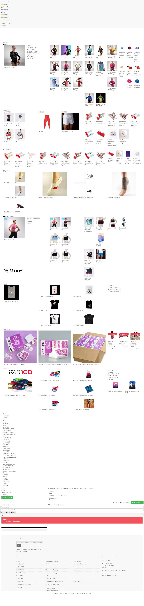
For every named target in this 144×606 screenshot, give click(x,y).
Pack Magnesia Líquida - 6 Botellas (123, 343)
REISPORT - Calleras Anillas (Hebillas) (123, 123)
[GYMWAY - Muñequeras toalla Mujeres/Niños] (112, 134)
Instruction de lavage (52, 573)
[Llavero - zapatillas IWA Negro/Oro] (89, 191)
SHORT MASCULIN (67, 131)
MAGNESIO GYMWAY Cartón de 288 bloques (86, 364)
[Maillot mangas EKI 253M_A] (101, 98)
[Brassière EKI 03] (66, 238)
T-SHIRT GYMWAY (78, 325)
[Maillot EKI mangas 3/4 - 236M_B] (101, 66)
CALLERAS (6, 448)
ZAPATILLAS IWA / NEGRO (12, 212)
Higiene (29, 55)
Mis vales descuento (80, 564)
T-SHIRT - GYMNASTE (45, 325)
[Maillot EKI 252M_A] (14, 55)
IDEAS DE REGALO (113, 374)
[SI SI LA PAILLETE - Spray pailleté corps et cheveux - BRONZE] (89, 403)
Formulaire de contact (111, 575)
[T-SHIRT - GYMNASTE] (54, 319)
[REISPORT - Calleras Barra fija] (89, 116)
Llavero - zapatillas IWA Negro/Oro (83, 197)
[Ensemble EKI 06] (124, 222)
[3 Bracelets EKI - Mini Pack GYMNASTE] (54, 389)
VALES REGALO (112, 375)
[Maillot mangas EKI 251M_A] (89, 98)
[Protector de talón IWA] (124, 184)
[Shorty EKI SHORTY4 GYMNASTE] (89, 222)
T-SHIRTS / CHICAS (113, 287)
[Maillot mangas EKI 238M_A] (112, 66)
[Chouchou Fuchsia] (129, 81)
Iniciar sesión (5, 2)
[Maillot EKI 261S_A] (66, 50)
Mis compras (77, 561)
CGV (47, 564)
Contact (3, 25)
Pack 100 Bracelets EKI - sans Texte (14, 395)
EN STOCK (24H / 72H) (33, 53)
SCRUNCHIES (31, 56)
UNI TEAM (30, 58)
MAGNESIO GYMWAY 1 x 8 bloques (14, 364)
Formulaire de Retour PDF (52, 585)
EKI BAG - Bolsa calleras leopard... (83, 395)
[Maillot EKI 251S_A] (66, 82)
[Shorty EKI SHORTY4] (101, 238)
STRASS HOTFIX (113, 377)
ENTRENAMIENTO (32, 47)
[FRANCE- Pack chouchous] (129, 67)
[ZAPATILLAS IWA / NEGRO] (20, 206)
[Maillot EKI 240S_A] (77, 66)
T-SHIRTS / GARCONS (114, 289)
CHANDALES (7, 481)
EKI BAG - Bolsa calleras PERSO (82, 380)
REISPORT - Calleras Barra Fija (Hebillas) (112, 123)
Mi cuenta (76, 557)
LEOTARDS (7, 112)
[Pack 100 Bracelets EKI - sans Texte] (20, 382)
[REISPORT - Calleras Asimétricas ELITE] (20, 155)
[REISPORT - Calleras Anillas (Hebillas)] (124, 116)
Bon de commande (50, 588)
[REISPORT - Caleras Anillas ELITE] (89, 134)
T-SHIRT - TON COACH (11, 301)
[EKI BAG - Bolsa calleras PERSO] (89, 374)
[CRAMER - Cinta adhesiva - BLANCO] (124, 134)
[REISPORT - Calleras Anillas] (101, 116)
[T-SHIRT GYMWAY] (89, 319)
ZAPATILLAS (6, 450)
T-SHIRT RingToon (78, 310)
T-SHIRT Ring (77, 296)
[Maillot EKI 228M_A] (101, 50)
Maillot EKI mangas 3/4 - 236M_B (99, 73)
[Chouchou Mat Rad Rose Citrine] (122, 67)
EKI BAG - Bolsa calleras (115, 391)
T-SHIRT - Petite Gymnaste (46, 296)
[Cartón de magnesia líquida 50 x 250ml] (135, 335)
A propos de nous (51, 567)
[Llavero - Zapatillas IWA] (89, 177)
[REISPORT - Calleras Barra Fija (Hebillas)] (112, 116)
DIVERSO (110, 370)
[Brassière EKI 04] (66, 222)
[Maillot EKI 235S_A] (77, 50)
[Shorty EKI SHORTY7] (89, 272)
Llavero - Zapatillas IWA (80, 183)
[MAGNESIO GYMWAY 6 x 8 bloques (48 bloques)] (54, 347)
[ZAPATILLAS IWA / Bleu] (20, 191)
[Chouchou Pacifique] (137, 81)
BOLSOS (110, 372)
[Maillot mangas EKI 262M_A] (112, 82)
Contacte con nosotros (52, 561)
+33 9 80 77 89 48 (6, 23)
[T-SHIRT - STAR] (54, 304)
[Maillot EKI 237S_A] (66, 66)
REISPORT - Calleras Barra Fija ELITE (135, 123)
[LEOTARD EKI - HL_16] (20, 118)
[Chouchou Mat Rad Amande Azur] (122, 48)
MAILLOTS (30, 46)
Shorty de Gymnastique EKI (100, 261)
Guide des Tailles (51, 578)
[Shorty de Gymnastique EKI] (101, 254)
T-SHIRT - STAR (43, 310)
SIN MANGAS (31, 49)
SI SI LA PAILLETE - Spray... (81, 409)
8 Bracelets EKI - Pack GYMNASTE (48, 380)
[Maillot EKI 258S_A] (54, 66)
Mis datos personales (80, 570)
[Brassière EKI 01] (66, 254)
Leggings (29, 221)
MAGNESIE (6, 459)
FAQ (47, 575)
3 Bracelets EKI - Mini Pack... (47, 395)
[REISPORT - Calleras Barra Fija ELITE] (135, 116)
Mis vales (77, 573)
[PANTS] (47, 121)
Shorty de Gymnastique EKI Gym (88, 261)
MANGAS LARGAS (32, 51)
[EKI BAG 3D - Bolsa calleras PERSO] (128, 153)
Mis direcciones (78, 567)
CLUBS (5, 478)
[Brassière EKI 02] (55, 254)
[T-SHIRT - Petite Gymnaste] (54, 290)
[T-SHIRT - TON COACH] (11, 292)
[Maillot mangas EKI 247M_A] (89, 50)
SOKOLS (41, 112)
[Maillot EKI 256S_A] (54, 50)
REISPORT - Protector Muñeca (99, 141)
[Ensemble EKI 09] (112, 222)
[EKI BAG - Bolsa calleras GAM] (132, 385)
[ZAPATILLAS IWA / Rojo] (20, 177)
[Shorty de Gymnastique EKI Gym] (89, 254)
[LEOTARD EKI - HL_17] (9, 118)
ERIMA (6, 417)
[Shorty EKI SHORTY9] (101, 222)
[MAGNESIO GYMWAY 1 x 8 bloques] (20, 347)
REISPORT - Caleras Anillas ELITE (89, 141)
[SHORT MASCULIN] (70, 121)
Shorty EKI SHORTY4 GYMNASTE (88, 229)
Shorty (29, 220)
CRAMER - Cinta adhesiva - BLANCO (123, 141)
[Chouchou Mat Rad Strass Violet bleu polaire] (137, 48)
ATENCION (111, 379)
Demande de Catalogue (52, 570)
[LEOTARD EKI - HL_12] (9, 134)
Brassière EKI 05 (9, 239)
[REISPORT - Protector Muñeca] (101, 134)
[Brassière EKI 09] (55, 238)
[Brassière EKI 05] (14, 227)
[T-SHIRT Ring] (89, 290)
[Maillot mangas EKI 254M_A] (89, 66)
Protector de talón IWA (114, 197)
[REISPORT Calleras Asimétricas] (8, 155)
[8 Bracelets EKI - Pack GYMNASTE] (54, 374)
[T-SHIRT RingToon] (89, 304)
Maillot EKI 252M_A (9, 67)
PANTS (40, 131)
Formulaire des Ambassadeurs (54, 581)
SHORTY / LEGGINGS (33, 218)
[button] (5, 414)
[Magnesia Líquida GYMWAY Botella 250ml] (112, 335)
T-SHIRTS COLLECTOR (114, 291)
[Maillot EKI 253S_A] (77, 82)
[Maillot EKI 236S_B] (54, 82)
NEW (4, 425)
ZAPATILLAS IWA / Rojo (11, 183)
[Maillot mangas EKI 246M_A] (112, 50)
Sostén (29, 223)
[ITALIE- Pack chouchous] (137, 67)
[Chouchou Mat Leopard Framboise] (129, 48)
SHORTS (64, 112)
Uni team (6, 416)
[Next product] (142, 515)
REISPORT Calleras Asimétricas (7, 163)
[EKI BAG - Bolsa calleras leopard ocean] (89, 389)
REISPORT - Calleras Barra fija (89, 123)
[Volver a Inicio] (2, 515)
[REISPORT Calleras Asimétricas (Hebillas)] (31, 155)
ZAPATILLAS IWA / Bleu (11, 197)
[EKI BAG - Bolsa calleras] (115, 385)
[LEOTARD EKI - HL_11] (20, 134)
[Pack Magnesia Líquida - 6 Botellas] (124, 335)
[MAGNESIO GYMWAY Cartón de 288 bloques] (89, 347)
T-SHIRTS (110, 286)
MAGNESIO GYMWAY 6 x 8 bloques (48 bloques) (52, 364)
